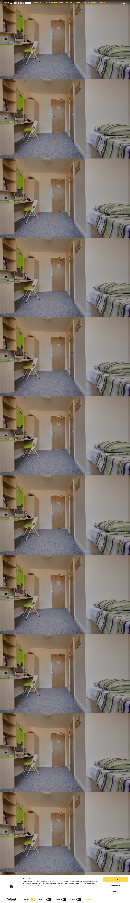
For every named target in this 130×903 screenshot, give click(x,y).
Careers (86, 3)
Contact (102, 3)
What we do (38, 3)
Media (93, 3)
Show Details (88, 899)
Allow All (115, 880)
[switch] (48, 899)
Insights (77, 3)
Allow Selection (115, 885)
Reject (115, 891)
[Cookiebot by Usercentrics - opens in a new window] (11, 899)
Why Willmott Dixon (54, 3)
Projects (68, 3)
